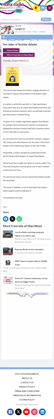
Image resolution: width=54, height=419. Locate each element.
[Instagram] (34, 412)
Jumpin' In (20, 29)
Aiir (36, 404)
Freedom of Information (27, 395)
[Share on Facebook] (5, 219)
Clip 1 (5, 207)
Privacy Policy (27, 387)
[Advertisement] (27, 327)
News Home (12, 50)
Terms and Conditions (27, 391)
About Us (27, 378)
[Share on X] (12, 219)
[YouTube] (26, 412)
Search (46, 19)
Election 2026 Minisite (27, 374)
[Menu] (49, 8)
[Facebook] (10, 412)
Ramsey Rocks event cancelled (29, 249)
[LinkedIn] (42, 412)
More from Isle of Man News (20, 55)
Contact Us (27, 382)
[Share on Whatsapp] (19, 219)
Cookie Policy (27, 399)
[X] (18, 412)
